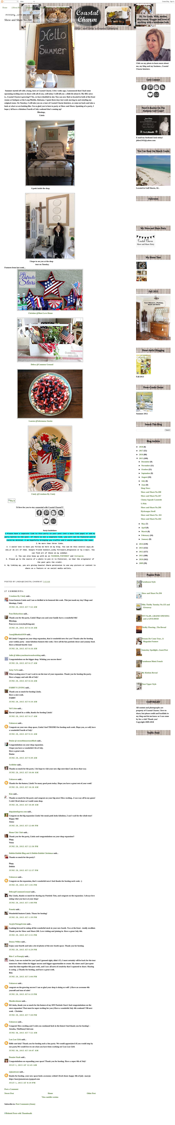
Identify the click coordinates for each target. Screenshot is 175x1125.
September (146, 473)
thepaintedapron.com (18, 812)
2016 (141, 454)
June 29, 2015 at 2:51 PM (23, 935)
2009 (141, 563)
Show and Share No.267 (151, 496)
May (143, 524)
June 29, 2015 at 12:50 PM (23, 846)
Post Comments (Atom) (25, 1104)
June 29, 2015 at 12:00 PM (23, 826)
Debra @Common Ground (42, 364)
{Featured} (30, 7)
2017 (141, 451)
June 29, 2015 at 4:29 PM (23, 950)
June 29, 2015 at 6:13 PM (23, 994)
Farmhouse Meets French (152, 661)
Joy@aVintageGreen (17, 924)
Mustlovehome (15, 1001)
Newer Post (9, 1093)
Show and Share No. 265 (151, 515)
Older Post (91, 1093)
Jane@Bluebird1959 (17, 634)
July (143, 481)
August (144, 477)
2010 (141, 559)
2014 (141, 544)
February (145, 535)
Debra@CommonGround (19, 892)
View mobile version (50, 1097)
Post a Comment (11, 1089)
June (143, 485)
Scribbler (13, 765)
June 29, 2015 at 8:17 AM (23, 663)
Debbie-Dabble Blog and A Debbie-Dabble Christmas (31, 853)
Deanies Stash (14, 1057)
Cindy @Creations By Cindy (43, 494)
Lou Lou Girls (15, 1039)
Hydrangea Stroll (148, 511)
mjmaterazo (14, 1072)
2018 (141, 447)
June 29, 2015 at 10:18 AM (23, 787)
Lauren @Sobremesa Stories (40, 421)
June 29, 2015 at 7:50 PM (23, 1015)
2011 (141, 555)
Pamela (12, 909)
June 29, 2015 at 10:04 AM (23, 772)
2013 (141, 548)
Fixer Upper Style (149, 684)
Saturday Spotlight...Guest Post (155, 650)
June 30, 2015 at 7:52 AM (23, 1033)
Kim (11, 794)
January (145, 539)
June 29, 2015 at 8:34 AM (23, 681)
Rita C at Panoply (16, 956)
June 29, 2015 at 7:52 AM (23, 607)
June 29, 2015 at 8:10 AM (23, 628)
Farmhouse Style (149, 582)
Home (4, 7)
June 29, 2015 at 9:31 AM (23, 734)
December (145, 462)
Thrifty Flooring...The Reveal (154, 627)
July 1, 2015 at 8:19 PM (22, 1083)
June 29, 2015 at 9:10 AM (23, 702)
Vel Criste (13, 708)
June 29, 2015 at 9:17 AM (23, 716)
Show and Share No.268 (18, 19)
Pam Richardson (16, 614)
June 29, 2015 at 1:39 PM (23, 917)
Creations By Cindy (17, 596)
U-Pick (144, 504)
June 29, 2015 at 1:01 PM (23, 885)
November (145, 465)
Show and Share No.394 (152, 593)
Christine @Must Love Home (40, 313)
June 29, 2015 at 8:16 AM (23, 649)
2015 (141, 458)
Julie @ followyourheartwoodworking (25, 655)
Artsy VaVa (14, 670)
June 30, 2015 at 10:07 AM (23, 1050)
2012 (141, 552)
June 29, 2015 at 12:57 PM (23, 870)
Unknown (13, 723)
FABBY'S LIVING (17, 688)
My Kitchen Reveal (149, 673)
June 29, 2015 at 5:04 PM (23, 977)
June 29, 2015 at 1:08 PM (23, 903)
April (143, 528)
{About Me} (16, 7)
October (145, 469)
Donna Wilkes (15, 942)
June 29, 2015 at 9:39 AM (23, 758)
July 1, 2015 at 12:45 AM (23, 1065)
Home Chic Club (16, 832)
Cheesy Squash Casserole (151, 500)
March (144, 531)
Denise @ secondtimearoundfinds (23, 741)
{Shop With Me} (45, 7)
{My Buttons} (61, 7)
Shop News (145, 488)
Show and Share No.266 (151, 507)
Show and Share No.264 (151, 519)
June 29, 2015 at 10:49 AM (23, 805)
